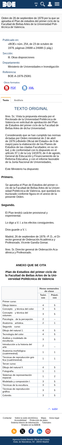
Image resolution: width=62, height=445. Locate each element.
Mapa (43, 418)
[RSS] (14, 433)
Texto (6, 100)
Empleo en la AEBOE (31, 425)
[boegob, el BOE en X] (22, 433)
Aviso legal (54, 418)
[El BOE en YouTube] (48, 433)
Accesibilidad (20, 420)
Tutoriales (46, 422)
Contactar (7, 418)
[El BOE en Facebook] (31, 433)
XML (31, 87)
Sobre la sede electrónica (26, 418)
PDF (13, 87)
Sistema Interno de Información (25, 422)
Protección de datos (39, 420)
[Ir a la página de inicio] (9, 6)
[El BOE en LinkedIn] (39, 433)
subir (55, 409)
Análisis (18, 100)
